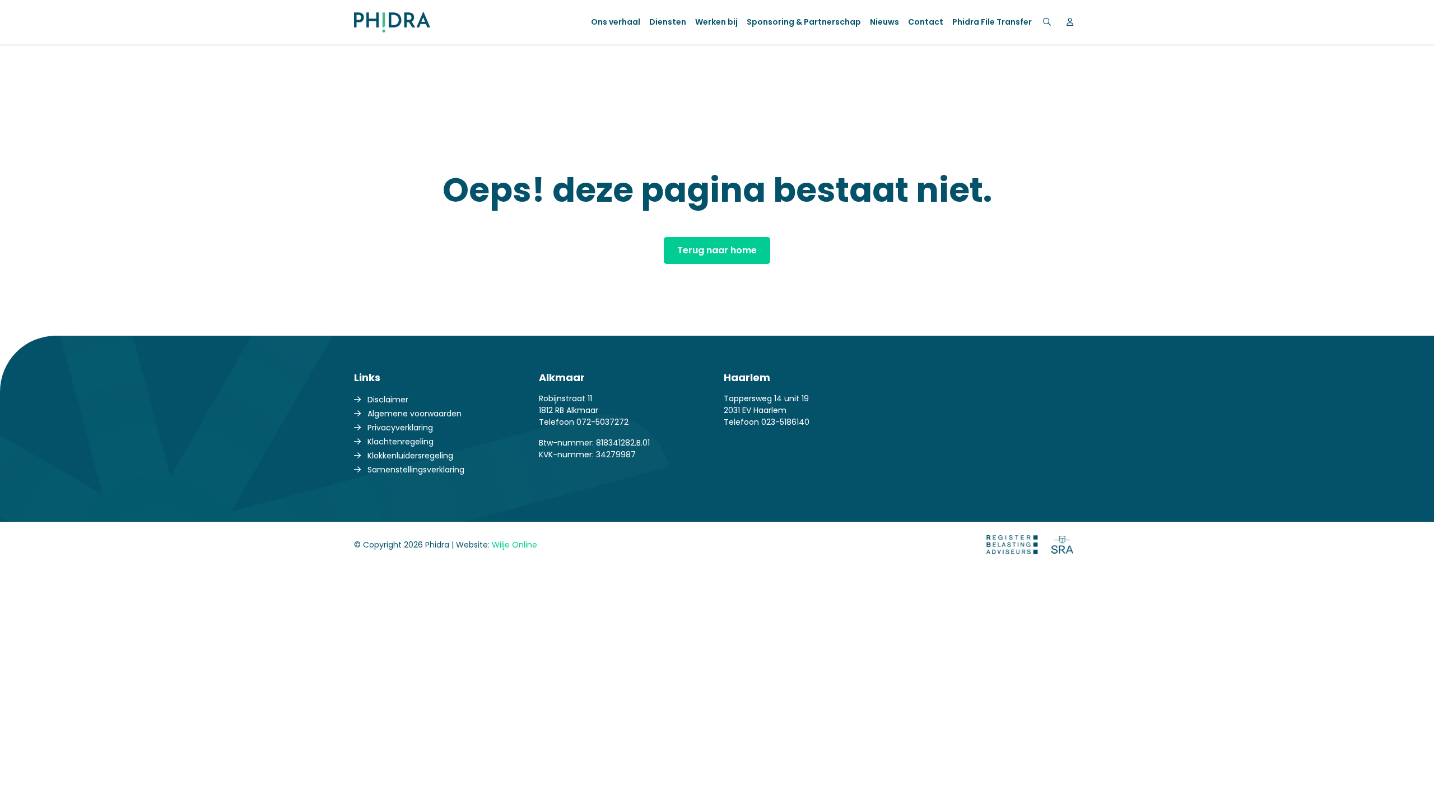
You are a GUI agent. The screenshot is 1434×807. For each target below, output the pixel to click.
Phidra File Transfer (992, 21)
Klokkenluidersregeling (410, 455)
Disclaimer (387, 399)
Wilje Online (514, 544)
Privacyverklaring (400, 427)
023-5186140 (785, 422)
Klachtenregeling (400, 441)
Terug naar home (717, 250)
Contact (925, 21)
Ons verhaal (615, 21)
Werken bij (716, 21)
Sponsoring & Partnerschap (804, 21)
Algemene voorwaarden (414, 413)
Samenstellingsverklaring (415, 469)
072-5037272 (602, 422)
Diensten (667, 21)
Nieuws (884, 21)
